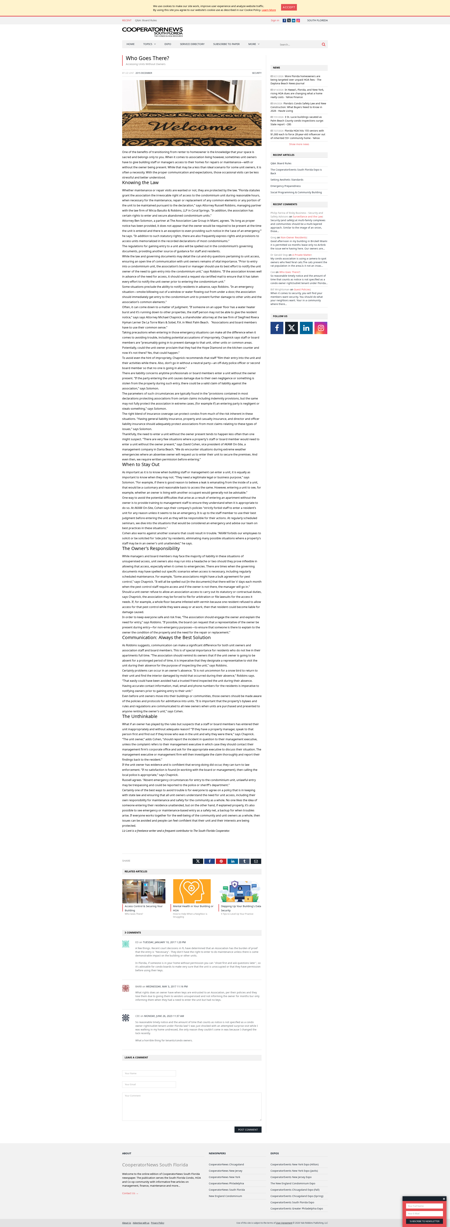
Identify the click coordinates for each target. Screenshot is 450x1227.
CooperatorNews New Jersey (225, 1170)
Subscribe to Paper (226, 44)
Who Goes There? (289, 272)
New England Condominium (225, 1196)
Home (130, 44)
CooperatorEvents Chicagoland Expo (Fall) (295, 1189)
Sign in (275, 20)
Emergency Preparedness (286, 186)
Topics (147, 44)
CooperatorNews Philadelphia (226, 1183)
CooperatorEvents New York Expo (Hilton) (295, 1164)
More (252, 44)
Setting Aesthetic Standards (151, 20)
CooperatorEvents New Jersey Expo (291, 1177)
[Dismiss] (443, 1198)
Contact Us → (130, 1193)
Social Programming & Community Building (296, 192)
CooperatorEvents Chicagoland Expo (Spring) (297, 1196)
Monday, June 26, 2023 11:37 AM (164, 1016)
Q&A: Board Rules (281, 163)
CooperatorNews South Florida (227, 1189)
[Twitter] (291, 328)
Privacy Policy (157, 1222)
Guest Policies (302, 289)
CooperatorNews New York (224, 1177)
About (126, 1153)
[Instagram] (320, 328)
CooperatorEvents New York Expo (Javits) (294, 1170)
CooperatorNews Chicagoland (226, 1164)
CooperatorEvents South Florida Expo (292, 1202)
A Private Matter (301, 254)
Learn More (269, 10)
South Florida (317, 20)
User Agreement (284, 1222)
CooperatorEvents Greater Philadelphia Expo (297, 1208)
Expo (168, 44)
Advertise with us (141, 1222)
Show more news (299, 144)
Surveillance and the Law (307, 216)
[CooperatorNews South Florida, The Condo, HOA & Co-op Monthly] (152, 32)
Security (257, 72)
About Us (126, 1222)
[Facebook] (277, 328)
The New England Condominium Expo (293, 1183)
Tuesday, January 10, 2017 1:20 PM (164, 942)
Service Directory (192, 44)
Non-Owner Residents (294, 237)
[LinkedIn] (306, 328)
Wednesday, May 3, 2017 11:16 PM (167, 986)
